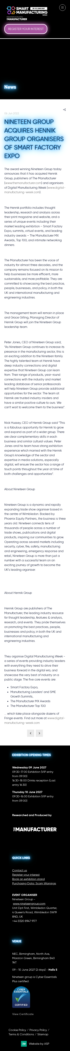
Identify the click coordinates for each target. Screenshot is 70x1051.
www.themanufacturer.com (23, 183)
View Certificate (23, 1014)
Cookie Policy (17, 1030)
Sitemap (42, 1034)
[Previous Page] (30, 733)
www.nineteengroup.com (29, 903)
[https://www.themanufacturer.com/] (35, 837)
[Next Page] (39, 733)
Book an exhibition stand (28, 879)
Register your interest (26, 874)
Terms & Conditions (21, 1034)
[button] (25, 29)
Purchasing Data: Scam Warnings (34, 883)
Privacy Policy (38, 1030)
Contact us (19, 870)
